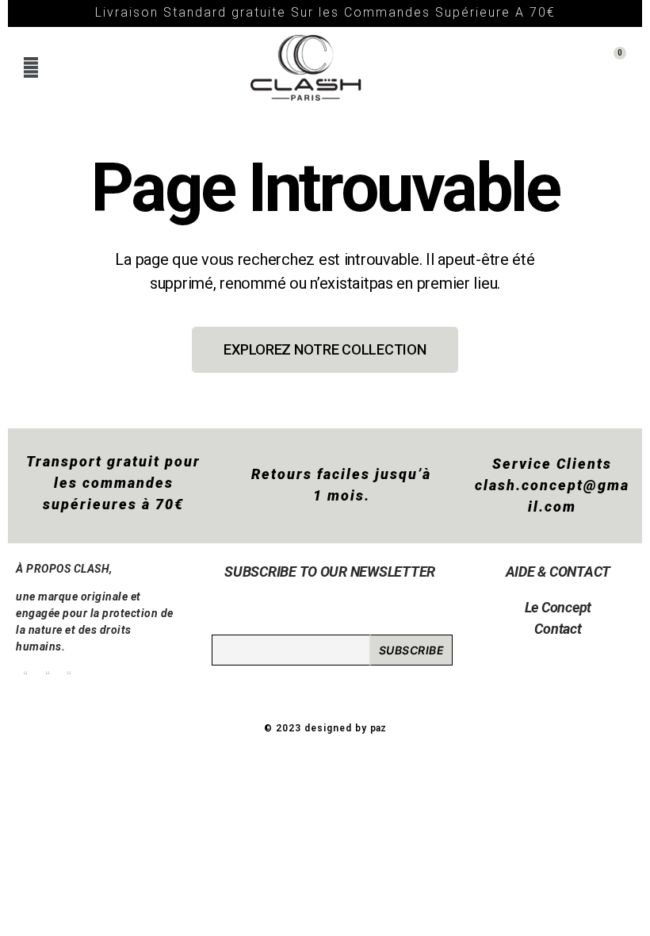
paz (377, 728)
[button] (30, 67)
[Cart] (607, 67)
